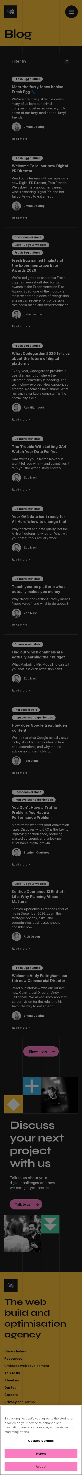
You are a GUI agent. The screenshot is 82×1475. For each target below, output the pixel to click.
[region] (41, 1440)
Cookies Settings (41, 1440)
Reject (41, 1453)
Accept (41, 1466)
